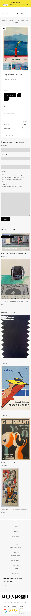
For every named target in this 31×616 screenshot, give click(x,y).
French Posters (15, 536)
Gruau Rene (15, 571)
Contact (23, 606)
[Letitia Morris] (5, 13)
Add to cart (10, 95)
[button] (4, 28)
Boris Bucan (15, 568)
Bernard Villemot (15, 560)
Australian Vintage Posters (15, 550)
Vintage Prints (15, 531)
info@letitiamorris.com (10, 585)
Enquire (11, 86)
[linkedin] (9, 135)
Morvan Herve (15, 565)
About (6, 606)
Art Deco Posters (15, 528)
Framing (15, 606)
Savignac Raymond (15, 563)
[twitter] (7, 135)
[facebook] (4, 135)
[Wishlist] (12, 13)
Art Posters (10, 20)
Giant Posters (15, 552)
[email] (12, 135)
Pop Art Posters (15, 544)
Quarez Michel (15, 573)
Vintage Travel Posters (15, 534)
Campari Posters (15, 542)
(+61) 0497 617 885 (8, 581)
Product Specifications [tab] (9, 113)
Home (3, 20)
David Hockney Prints (15, 547)
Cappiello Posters (15, 555)
